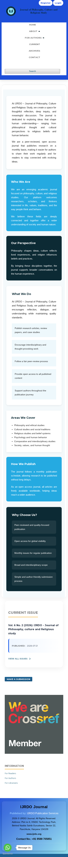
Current (34, 44)
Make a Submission (18, 679)
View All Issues (18, 658)
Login (58, 3)
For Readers (10, 773)
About (33, 31)
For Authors (33, 37)
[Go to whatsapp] (8, 848)
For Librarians (11, 782)
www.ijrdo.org (34, 834)
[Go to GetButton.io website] (8, 854)
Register (46, 3)
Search (32, 71)
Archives (34, 50)
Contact (34, 57)
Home (32, 24)
